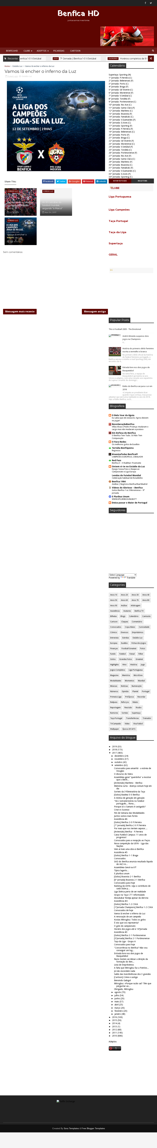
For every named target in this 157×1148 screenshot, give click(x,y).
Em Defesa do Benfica (124, 433)
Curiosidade (144, 627)
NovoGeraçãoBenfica (123, 424)
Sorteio (125, 713)
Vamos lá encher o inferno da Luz (17, 236)
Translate (131, 577)
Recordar (141, 697)
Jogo (38, 58)
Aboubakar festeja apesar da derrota (131, 898)
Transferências (132, 718)
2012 (115, 1029)
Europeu (113, 643)
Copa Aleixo (130, 627)
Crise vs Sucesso (121, 809)
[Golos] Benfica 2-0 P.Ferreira (128, 822)
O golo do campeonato (125, 926)
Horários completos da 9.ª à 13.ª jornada (123, 58)
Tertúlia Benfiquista (123, 448)
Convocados (115, 627)
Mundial (141, 681)
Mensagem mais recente (19, 311)
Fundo (113, 654)
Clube (27, 51)
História (133, 665)
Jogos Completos (117, 670)
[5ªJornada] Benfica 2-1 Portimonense (131, 938)
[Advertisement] (131, 295)
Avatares (127, 611)
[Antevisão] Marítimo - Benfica (128, 783)
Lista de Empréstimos (124, 965)
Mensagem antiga (95, 311)
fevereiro (119, 1011)
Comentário (137, 622)
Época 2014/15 (129, 729)
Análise (124, 606)
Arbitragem (135, 606)
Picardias (58, 51)
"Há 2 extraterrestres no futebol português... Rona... (129, 802)
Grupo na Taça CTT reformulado (129, 895)
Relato (135, 702)
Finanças (114, 648)
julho (117, 995)
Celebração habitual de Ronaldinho (127, 478)
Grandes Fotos (125, 659)
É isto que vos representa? (126, 922)
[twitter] (151, 3)
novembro (120, 759)
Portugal (145, 691)
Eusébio (124, 643)
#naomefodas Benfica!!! (125, 454)
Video (127, 724)
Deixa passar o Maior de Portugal (129, 502)
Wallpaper (114, 729)
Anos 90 (113, 606)
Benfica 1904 (119, 481)
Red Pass (116, 460)
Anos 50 (113, 600)
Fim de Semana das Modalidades (129, 813)
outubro (119, 762)
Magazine (114, 675)
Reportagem (115, 707)
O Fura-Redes (119, 442)
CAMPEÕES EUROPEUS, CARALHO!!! (127, 457)
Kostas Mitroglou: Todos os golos (130, 919)
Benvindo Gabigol (122, 980)
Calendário (95, 58)
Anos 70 (135, 600)
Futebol (122, 654)
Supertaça (136, 713)
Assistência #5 (120, 852)
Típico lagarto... (121, 870)
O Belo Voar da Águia (123, 415)
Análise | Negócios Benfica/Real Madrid (129, 484)
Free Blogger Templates (93, 1128)
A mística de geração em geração (129, 798)
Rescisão (128, 707)
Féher (140, 654)
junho (118, 998)
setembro (119, 765)
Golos (112, 659)
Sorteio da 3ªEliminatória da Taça (129, 791)
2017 (115, 753)
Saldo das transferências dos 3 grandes (132, 974)
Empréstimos (137, 632)
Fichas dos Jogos (139, 643)
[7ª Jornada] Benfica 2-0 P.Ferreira (130, 825)
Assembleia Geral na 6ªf (125, 867)
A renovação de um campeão (127, 916)
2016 (115, 1017)
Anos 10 (113, 595)
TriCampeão (115, 724)
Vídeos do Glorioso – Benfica (127, 487)
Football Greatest (129, 648)
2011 (115, 1032)
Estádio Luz (17, 66)
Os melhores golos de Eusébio (126, 444)
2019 (115, 746)
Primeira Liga (115, 697)
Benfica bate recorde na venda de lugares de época (20, 205)
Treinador (147, 718)
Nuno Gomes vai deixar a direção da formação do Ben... (131, 960)
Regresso (116, 450)
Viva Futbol (138, 724)
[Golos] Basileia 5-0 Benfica (127, 794)
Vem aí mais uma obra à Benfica (129, 849)
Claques (124, 622)
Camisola (146, 616)
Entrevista (114, 638)
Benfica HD (78, 13)
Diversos (124, 632)
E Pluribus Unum (120, 496)
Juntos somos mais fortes (126, 816)
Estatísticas (120, 181)
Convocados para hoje (124, 883)
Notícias (124, 686)
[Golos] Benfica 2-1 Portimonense (130, 935)
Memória (126, 675)
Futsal (132, 654)
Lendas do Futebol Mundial (126, 475)
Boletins (142, 181)
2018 (115, 749)
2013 (115, 1026)
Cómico (113, 632)
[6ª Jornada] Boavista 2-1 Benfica (129, 880)
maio (117, 1001)
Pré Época (129, 697)
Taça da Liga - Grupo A (125, 941)
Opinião (125, 691)
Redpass (113, 702)
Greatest (139, 659)
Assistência (115, 611)
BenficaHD (12, 51)
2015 (115, 1020)
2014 (115, 1023)
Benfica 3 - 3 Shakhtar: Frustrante (126, 463)
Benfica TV (139, 611)
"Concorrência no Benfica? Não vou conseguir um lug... (130, 949)
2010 (115, 1036)
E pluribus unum (121, 873)
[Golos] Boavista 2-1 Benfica (127, 876)
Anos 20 (124, 595)
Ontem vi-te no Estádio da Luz (128, 466)
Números (114, 691)
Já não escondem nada (124, 971)
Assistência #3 (120, 932)
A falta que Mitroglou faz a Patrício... (131, 968)
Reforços (125, 702)
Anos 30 (135, 595)
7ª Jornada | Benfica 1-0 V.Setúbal (60, 58)
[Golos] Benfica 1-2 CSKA (126, 904)
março (118, 1008)
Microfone (138, 675)
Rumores (114, 713)
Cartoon (75, 51)
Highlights (114, 665)
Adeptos (41, 51)
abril (117, 1004)
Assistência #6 (120, 819)
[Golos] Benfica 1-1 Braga (126, 855)
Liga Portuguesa (136, 670)
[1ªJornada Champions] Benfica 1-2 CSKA (133, 907)
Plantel (135, 691)
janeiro (118, 1014)
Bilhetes (113, 616)
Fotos (142, 648)
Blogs (123, 616)
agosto (118, 992)
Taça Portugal (116, 718)
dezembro (119, 756)
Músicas (113, 686)
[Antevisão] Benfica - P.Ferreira (128, 831)
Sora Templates (71, 1128)
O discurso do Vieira (123, 774)
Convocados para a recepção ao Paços (132, 840)
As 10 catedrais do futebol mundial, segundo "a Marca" (52, 205)
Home (7, 66)
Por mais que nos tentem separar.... (130, 828)
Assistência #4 (120, 901)
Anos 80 (145, 600)
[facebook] (145, 3)
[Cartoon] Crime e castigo (126, 977)
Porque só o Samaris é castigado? (130, 806)
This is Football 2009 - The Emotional (125, 329)
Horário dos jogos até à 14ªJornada (130, 929)
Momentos (129, 681)
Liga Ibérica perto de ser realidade (130, 891)
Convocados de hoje (123, 910)
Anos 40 (145, 595)
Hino (124, 665)
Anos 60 (124, 600)
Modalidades (115, 681)
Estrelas (125, 638)
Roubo (139, 707)
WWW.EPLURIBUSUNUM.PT (124, 499)
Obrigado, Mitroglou (123, 989)
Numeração (137, 686)
